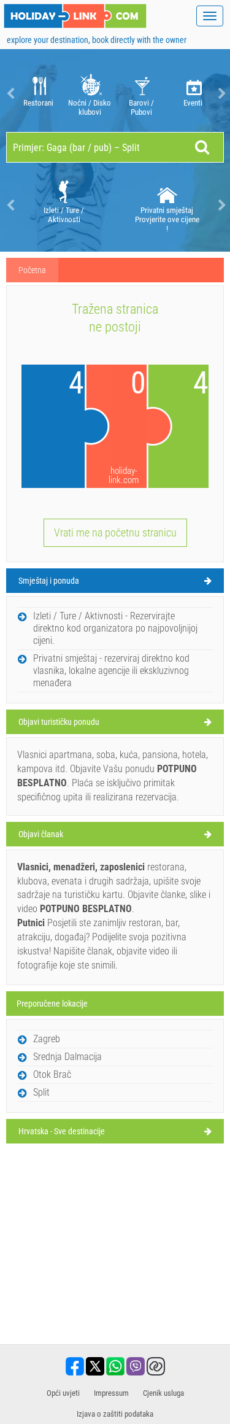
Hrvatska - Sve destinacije (61, 1131)
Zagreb (46, 1039)
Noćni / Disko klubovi (89, 107)
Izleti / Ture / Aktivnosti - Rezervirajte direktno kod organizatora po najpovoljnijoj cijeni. (115, 628)
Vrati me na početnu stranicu (115, 532)
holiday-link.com (124, 475)
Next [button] (221, 94)
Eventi (192, 102)
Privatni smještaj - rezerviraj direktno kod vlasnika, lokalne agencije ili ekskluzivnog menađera (111, 670)
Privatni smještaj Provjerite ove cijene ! (167, 219)
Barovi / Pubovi (141, 107)
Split (41, 1092)
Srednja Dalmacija (67, 1056)
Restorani (38, 102)
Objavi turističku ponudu (58, 722)
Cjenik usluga (163, 1393)
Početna (32, 270)
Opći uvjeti (63, 1393)
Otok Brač (52, 1074)
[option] (38, 94)
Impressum (111, 1393)
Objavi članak (40, 834)
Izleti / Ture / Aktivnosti (64, 215)
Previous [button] (9, 94)
